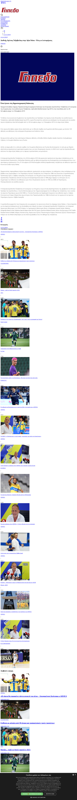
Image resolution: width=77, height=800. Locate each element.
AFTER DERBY (5, 26)
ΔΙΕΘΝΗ (3, 19)
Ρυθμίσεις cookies (43, 790)
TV (10, 1)
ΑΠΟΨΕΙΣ (3, 25)
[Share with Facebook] (1, 218)
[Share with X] (1, 220)
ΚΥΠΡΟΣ (3, 18)
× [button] (75, 774)
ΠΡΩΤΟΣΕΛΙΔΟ (5, 1)
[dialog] (38, 786)
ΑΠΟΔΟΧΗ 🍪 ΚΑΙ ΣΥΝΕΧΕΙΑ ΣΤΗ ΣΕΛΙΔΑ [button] (32, 794)
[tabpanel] (38, 449)
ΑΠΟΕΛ (3, 693)
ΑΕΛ (2, 746)
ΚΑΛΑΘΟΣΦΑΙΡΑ (5, 21)
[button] (38, 797)
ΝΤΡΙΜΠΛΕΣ (4, 23)
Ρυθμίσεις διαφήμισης (41, 789)
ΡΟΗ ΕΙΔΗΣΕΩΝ (5, 16)
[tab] (4, 229)
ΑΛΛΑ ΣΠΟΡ (4, 22)
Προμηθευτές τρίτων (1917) (37, 783)
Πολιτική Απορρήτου (52, 790)
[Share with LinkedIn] (1, 221)
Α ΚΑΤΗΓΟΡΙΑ (5, 719)
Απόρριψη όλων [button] (50, 794)
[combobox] (73, 775)
